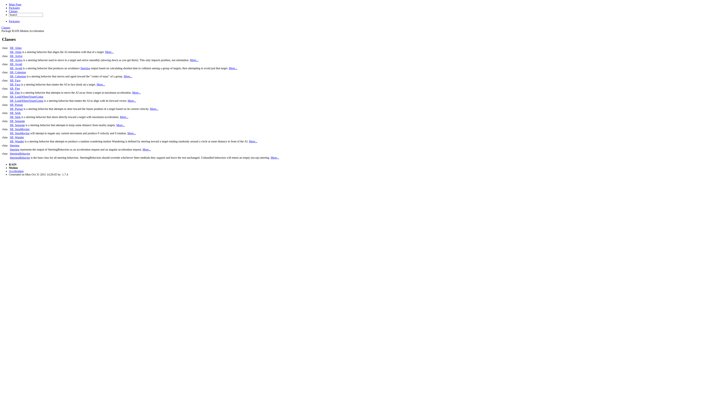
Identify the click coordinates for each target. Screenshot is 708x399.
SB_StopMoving (20, 129)
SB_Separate (17, 121)
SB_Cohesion (18, 72)
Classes (5, 27)
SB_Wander (17, 137)
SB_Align (16, 48)
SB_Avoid (16, 64)
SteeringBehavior (20, 153)
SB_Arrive (16, 56)
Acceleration (16, 171)
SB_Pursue (16, 104)
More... (109, 52)
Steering (85, 68)
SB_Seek (15, 113)
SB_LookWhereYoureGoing (26, 96)
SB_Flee (15, 88)
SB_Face (15, 80)
